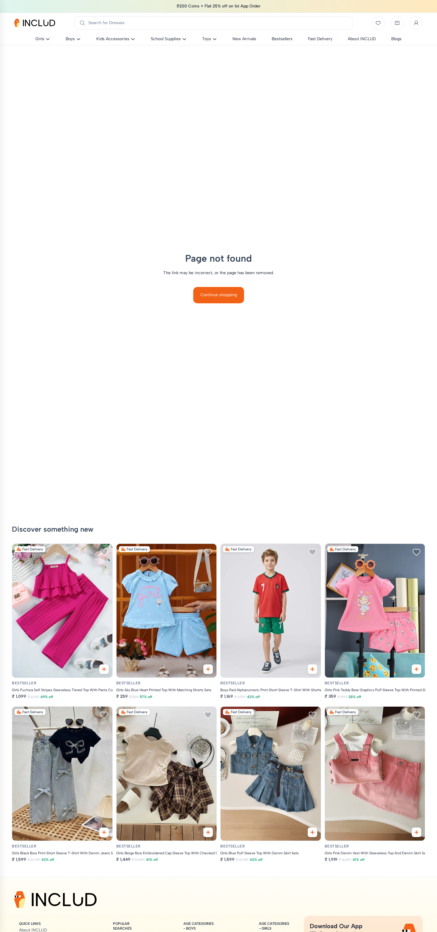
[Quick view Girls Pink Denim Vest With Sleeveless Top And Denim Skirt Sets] (416, 832)
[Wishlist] (378, 22)
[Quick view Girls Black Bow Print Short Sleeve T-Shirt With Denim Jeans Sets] (104, 832)
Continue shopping (218, 294)
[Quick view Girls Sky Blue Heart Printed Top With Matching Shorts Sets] (208, 669)
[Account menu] (416, 22)
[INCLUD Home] (34, 23)
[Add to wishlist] (104, 552)
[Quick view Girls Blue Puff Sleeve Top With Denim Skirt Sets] (312, 832)
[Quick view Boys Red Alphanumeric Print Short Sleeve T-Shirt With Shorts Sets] (312, 669)
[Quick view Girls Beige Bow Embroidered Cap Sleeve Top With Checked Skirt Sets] (208, 832)
